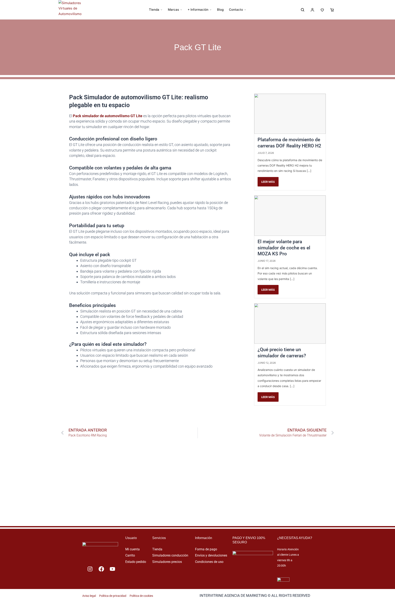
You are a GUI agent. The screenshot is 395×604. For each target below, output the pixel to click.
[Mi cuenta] (312, 9)
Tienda (154, 10)
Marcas (173, 10)
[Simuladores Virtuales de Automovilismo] (75, 9)
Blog (220, 10)
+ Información (198, 10)
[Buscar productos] (302, 9)
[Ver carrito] (332, 9)
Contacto (236, 10)
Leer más (268, 181)
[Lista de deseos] (322, 9)
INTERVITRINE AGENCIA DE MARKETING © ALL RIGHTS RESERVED (255, 595)
